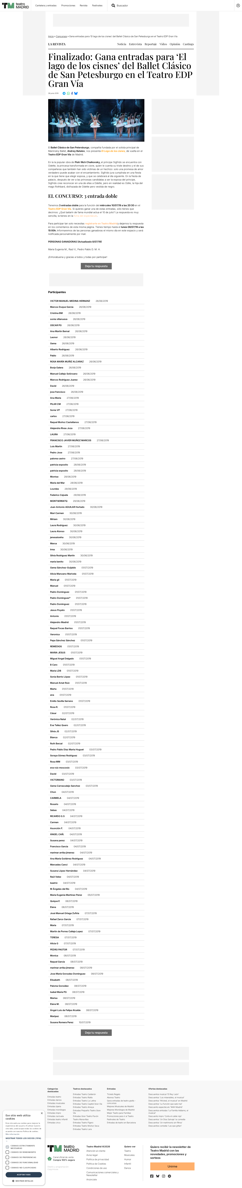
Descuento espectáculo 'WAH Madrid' (165, 1107)
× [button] (42, 1113)
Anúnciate (91, 1179)
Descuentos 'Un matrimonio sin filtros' (165, 1122)
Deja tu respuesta (96, 266)
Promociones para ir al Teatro (120, 1116)
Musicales (129, 1155)
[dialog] (24, 1147)
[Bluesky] (157, 1176)
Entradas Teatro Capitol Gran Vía (87, 1104)
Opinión (175, 44)
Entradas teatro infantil (57, 1119)
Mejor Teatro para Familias (119, 1113)
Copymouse (52, 1169)
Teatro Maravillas (81, 1119)
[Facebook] (151, 1176)
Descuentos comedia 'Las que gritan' (165, 1126)
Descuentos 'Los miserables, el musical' (166, 1097)
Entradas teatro (54, 1097)
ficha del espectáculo (85, 215)
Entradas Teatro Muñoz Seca (86, 1126)
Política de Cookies (96, 1163)
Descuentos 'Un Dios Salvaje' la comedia (166, 1119)
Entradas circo (53, 1122)
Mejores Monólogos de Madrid (120, 1110)
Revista (83, 5)
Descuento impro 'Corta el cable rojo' (165, 1116)
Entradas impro (54, 1113)
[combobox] (173, 5)
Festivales (97, 5)
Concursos (61, 36)
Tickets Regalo (113, 1094)
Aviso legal (92, 1155)
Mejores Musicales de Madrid (120, 1106)
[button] (24, 1139)
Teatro (127, 1150)
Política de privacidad (97, 1159)
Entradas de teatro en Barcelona (121, 1122)
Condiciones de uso (96, 1168)
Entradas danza (54, 1100)
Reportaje (151, 44)
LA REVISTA (56, 44)
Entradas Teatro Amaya (83, 1107)
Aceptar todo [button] (24, 1174)
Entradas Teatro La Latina (84, 1100)
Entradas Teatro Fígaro (83, 1122)
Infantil (127, 1163)
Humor (127, 1159)
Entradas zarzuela (55, 1116)
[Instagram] (163, 1176)
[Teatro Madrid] (15, 5)
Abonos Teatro (113, 1097)
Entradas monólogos (56, 1110)
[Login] (238, 5)
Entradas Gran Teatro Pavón (85, 1116)
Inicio (51, 36)
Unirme (172, 1166)
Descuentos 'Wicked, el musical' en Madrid (167, 1100)
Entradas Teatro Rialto (83, 1097)
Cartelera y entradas (45, 5)
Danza (127, 1168)
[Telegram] (169, 1176)
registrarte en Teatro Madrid (101, 223)
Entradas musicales (56, 1103)
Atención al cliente (95, 1150)
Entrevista (135, 44)
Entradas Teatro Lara (82, 1129)
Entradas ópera (54, 1106)
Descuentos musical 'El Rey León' (163, 1094)
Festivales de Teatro (116, 1119)
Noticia (121, 44)
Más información (12, 1134)
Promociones (68, 5)
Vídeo (163, 44)
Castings (188, 44)
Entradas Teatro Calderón (84, 1094)
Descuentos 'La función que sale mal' (165, 1104)
